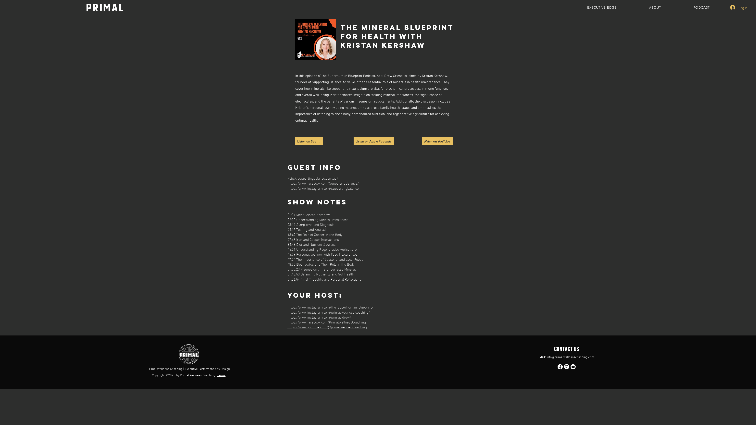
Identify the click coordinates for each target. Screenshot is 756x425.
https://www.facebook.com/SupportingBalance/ (323, 183)
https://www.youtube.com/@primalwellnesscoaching (327, 326)
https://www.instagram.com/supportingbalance (323, 188)
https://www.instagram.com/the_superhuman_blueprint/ (330, 307)
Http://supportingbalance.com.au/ (312, 178)
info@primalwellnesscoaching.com (570, 357)
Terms (221, 375)
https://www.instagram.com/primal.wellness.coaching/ (328, 312)
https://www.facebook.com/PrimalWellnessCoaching (326, 322)
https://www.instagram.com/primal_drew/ (319, 317)
